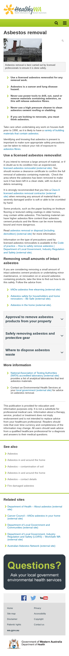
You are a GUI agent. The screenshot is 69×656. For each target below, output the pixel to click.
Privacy (37, 608)
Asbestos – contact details (22, 479)
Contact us (39, 624)
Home (10, 608)
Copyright (38, 619)
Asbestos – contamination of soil (25, 466)
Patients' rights (14, 624)
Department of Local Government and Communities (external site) (28, 526)
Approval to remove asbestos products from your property (29, 319)
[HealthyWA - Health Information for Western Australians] (25, 5)
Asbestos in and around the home (26, 460)
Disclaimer (12, 619)
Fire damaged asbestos (20, 485)
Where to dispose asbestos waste (27, 352)
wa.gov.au (13, 630)
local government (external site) (34, 390)
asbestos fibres (12, 149)
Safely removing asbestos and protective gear (30, 336)
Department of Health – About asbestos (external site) (34, 508)
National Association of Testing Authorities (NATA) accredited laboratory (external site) (35, 374)
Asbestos (12, 453)
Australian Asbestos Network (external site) (31, 545)
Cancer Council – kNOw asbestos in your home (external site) (33, 517)
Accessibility (40, 613)
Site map (11, 613)
